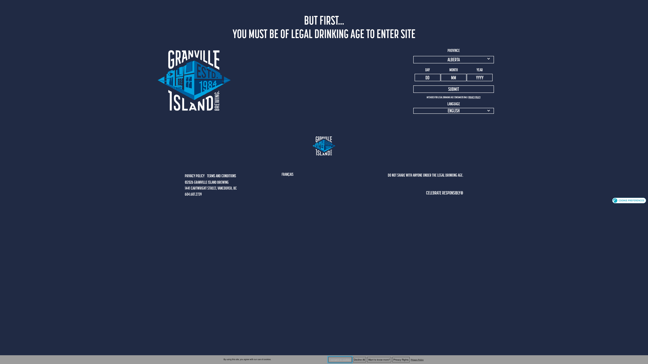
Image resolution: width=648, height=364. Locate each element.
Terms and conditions (221, 176)
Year (480, 69)
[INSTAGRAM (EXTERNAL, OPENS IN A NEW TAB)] (194, 164)
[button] (629, 200)
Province (454, 50)
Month (453, 69)
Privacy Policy (417, 359)
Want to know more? (379, 359)
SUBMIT (453, 89)
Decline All (359, 359)
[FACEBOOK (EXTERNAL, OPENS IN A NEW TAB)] (187, 164)
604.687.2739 (193, 194)
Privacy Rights (401, 359)
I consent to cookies (340, 359)
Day (427, 69)
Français (287, 174)
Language (453, 103)
